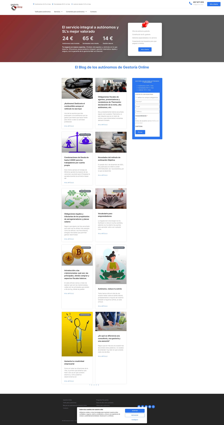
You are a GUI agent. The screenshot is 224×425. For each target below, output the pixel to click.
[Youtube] (146, 406)
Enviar (140, 132)
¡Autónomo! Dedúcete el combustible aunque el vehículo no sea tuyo (74, 106)
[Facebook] (139, 406)
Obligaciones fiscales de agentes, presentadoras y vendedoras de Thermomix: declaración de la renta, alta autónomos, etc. (109, 102)
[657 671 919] (190, 3)
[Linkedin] (149, 406)
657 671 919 (198, 2)
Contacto (93, 12)
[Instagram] (153, 406)
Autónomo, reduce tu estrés (110, 289)
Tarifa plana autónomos (43, 12)
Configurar (135, 419)
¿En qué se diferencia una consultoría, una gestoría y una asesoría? (109, 338)
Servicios (57, 12)
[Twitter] (142, 406)
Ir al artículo (69, 126)
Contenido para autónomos (75, 12)
